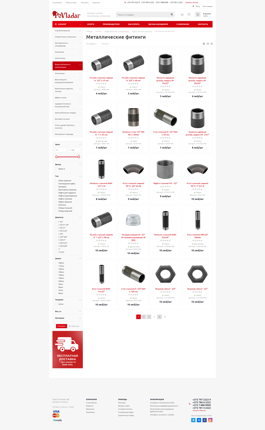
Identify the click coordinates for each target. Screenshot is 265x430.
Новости (89, 406)
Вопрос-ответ (124, 406)
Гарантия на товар (126, 415)
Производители (111, 24)
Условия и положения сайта (162, 402)
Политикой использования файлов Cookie (161, 410)
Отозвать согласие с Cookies (162, 414)
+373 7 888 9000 (161, 2)
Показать (61, 326)
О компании (183, 24)
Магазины (90, 412)
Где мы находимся (158, 24)
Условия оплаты (125, 409)
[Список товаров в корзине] (203, 16)
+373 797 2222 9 (133, 2)
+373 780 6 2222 (147, 2)
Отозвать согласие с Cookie (63, 407)
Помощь (122, 399)
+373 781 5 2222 (176, 2)
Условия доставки (126, 412)
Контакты (203, 24)
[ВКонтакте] (199, 420)
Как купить (134, 24)
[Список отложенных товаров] (189, 15)
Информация (157, 399)
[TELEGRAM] (193, 420)
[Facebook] (204, 420)
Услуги (90, 24)
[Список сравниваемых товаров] (182, 15)
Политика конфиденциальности (164, 406)
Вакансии (90, 409)
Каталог (62, 24)
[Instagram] (210, 420)
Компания (91, 399)
